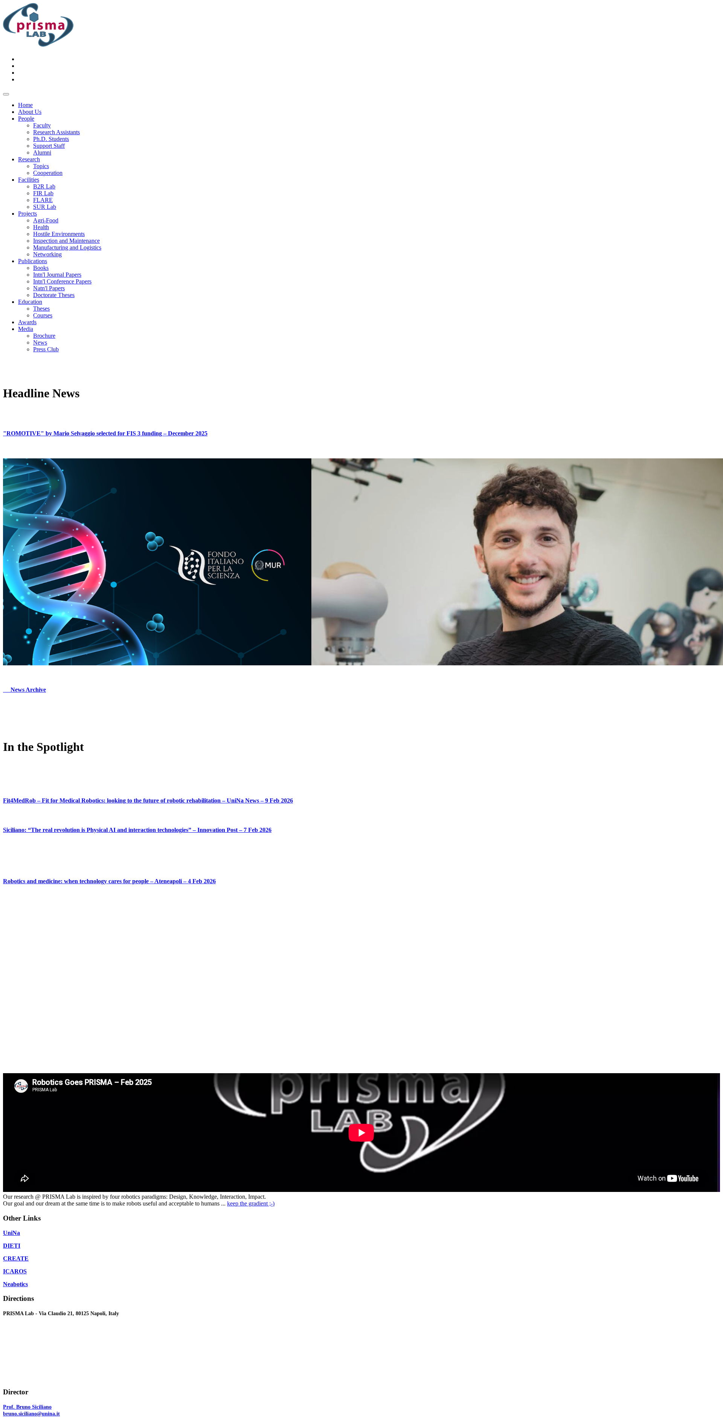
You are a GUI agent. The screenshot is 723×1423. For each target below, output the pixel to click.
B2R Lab (44, 186)
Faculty (42, 125)
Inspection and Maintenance (66, 240)
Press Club (46, 349)
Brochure (44, 335)
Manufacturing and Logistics (67, 247)
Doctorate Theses (54, 295)
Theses (41, 308)
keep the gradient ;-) (251, 1203)
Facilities (28, 179)
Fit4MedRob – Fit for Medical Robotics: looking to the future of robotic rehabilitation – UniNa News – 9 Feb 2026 (148, 800)
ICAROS (15, 1271)
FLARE (43, 200)
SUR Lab (44, 207)
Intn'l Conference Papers (62, 281)
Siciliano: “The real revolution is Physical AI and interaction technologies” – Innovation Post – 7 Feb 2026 (137, 830)
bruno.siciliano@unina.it (31, 1414)
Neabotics (15, 1284)
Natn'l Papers (49, 288)
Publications (32, 261)
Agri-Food (45, 220)
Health (41, 227)
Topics (41, 166)
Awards (27, 322)
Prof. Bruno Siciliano (27, 1407)
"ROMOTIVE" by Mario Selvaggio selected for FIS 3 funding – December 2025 (105, 433)
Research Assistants (56, 132)
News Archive (24, 689)
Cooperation (48, 173)
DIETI (11, 1245)
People (26, 118)
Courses (42, 315)
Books (41, 268)
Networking (47, 254)
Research (29, 159)
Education (30, 302)
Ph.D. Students (51, 139)
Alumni (42, 152)
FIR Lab (43, 193)
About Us (29, 112)
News (40, 342)
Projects (27, 213)
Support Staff (49, 145)
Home (25, 105)
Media (25, 329)
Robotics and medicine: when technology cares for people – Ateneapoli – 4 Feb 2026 (109, 881)
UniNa (11, 1233)
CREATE (16, 1258)
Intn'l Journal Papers (57, 274)
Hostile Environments (59, 234)
